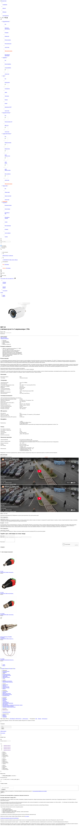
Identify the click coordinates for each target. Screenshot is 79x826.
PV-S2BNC (6, 638)
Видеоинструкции (6, 695)
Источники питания (6, 112)
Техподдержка (5, 691)
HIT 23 (4, 296)
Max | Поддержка (3, 337)
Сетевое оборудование (7, 133)
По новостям (4, 246)
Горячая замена (5, 684)
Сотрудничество (6, 702)
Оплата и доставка (6, 687)
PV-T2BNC (7, 614)
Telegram (39, 718)
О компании (5, 699)
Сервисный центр (6, 686)
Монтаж (4, 688)
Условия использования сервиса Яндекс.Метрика (9, 818)
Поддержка (5, 202)
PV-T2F (7, 572)
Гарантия (4, 692)
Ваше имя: (2, 535)
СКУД (4, 75)
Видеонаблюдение (6, 21)
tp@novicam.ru (44, 718)
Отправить (2, 547)
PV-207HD (7, 659)
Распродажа (5, 201)
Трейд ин (4, 685)
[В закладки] (0, 334)
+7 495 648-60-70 (12, 718)
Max (36, 718)
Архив (1, 292)
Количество (2, 333)
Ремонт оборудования (7, 693)
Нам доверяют (5, 704)
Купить (1, 573)
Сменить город (3, 275)
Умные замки (5, 185)
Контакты (4, 698)
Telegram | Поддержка (4, 338)
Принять (2, 792)
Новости (4, 700)
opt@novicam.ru (25, 718)
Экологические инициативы (8, 703)
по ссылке (27, 816)
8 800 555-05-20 (18, 718)
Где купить (5, 701)
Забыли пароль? (3, 731)
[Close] (0, 721)
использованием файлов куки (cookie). (40, 791)
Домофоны (5, 57)
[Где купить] (1, 270)
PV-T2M (7, 593)
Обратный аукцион (6, 677)
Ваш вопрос (2, 541)
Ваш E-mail (10, 537)
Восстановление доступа (7, 694)
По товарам (4, 245)
